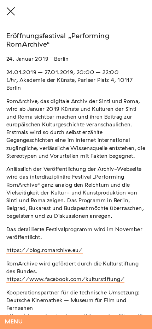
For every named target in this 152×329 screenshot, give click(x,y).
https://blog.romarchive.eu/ (44, 250)
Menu (14, 321)
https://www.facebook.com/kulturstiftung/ (65, 279)
